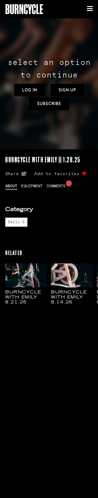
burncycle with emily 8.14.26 (69, 297)
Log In (29, 90)
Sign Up (67, 90)
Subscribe (49, 104)
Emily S (16, 222)
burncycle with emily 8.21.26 (23, 297)
